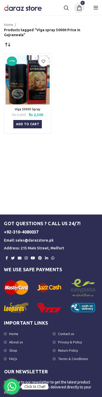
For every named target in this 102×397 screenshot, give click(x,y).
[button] (27, 124)
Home (8, 25)
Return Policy (68, 350)
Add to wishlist (43, 61)
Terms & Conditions (73, 359)
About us (16, 342)
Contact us (66, 334)
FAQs (13, 359)
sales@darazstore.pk (34, 240)
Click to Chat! (35, 387)
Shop (13, 350)
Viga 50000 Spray (27, 109)
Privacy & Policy (70, 342)
